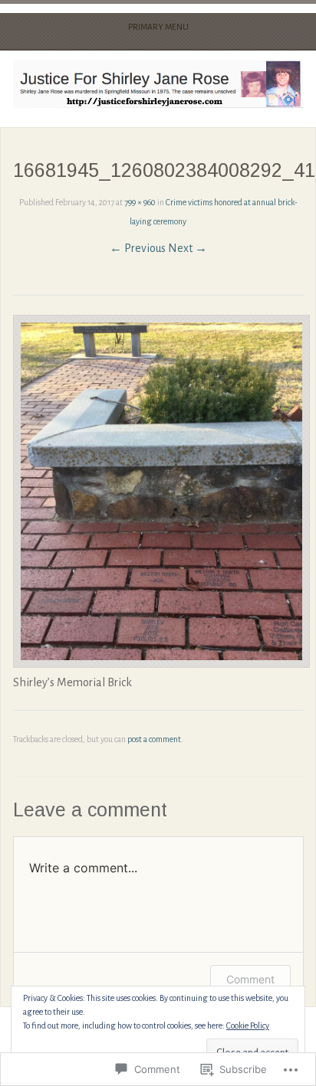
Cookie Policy (247, 1025)
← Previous (138, 248)
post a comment (154, 739)
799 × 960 (140, 202)
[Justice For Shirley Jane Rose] (157, 84)
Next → (187, 248)
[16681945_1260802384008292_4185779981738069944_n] (162, 664)
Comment (250, 979)
